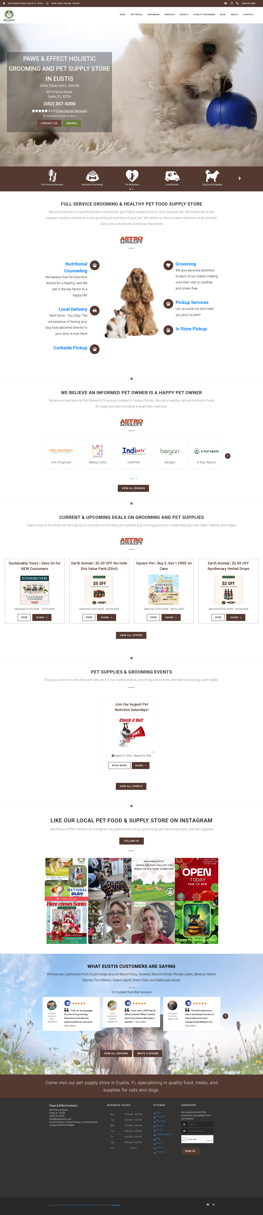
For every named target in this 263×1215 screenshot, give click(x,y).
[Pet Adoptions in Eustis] (132, 175)
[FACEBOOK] (226, 3)
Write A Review (147, 1053)
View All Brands (133, 488)
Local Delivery (172, 184)
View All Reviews (116, 1053)
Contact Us (49, 123)
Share (40, 617)
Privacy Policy (72, 1205)
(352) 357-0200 (59, 103)
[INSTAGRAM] (232, 3)
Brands (72, 123)
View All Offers (131, 635)
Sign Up (190, 1151)
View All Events (131, 786)
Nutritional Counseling (92, 184)
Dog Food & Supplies (212, 184)
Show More (69, 1026)
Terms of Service (89, 1205)
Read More (119, 765)
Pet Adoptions (132, 184)
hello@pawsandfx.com (60, 1119)
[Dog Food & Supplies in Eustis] (212, 175)
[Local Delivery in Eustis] (172, 175)
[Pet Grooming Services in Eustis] (52, 175)
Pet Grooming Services (52, 184)
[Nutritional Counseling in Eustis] (92, 175)
